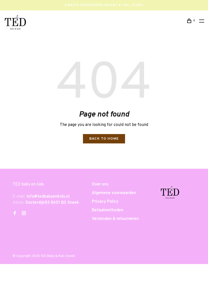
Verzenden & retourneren (115, 218)
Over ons (100, 184)
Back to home (104, 139)
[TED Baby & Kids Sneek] (170, 193)
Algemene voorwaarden (114, 193)
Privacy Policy (105, 201)
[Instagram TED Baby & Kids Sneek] (24, 213)
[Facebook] (15, 213)
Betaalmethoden (107, 210)
